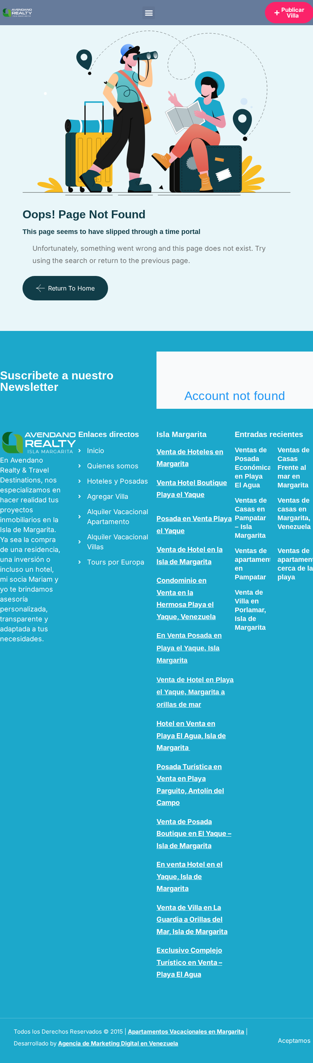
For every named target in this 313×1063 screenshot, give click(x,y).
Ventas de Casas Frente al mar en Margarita (294, 467)
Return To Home (71, 288)
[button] (148, 12)
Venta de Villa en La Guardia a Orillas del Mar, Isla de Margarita (191, 919)
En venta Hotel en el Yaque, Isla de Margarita (189, 876)
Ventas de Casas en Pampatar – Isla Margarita (251, 518)
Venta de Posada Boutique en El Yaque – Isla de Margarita (193, 834)
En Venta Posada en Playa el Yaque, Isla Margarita (189, 648)
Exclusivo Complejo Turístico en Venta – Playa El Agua (189, 962)
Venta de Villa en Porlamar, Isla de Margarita (250, 610)
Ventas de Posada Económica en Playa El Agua (253, 467)
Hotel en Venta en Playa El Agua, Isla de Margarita (191, 735)
